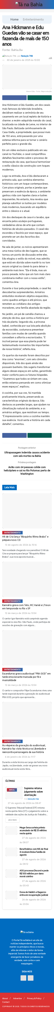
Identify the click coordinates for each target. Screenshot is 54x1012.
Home (14, 19)
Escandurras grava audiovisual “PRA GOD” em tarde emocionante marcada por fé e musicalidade (26, 677)
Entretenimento (33, 19)
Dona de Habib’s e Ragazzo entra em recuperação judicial (34, 893)
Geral (12, 790)
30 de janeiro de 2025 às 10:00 (23, 60)
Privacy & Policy (34, 998)
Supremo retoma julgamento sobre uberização (33, 792)
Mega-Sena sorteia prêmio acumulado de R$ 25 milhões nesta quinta (33, 830)
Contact (5, 1002)
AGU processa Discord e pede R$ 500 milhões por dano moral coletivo (34, 873)
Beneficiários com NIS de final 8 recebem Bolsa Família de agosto (34, 852)
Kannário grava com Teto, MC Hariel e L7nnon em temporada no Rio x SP (26, 607)
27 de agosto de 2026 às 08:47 (24, 803)
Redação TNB (27, 56)
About (5, 998)
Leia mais (12, 820)
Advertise (17, 998)
